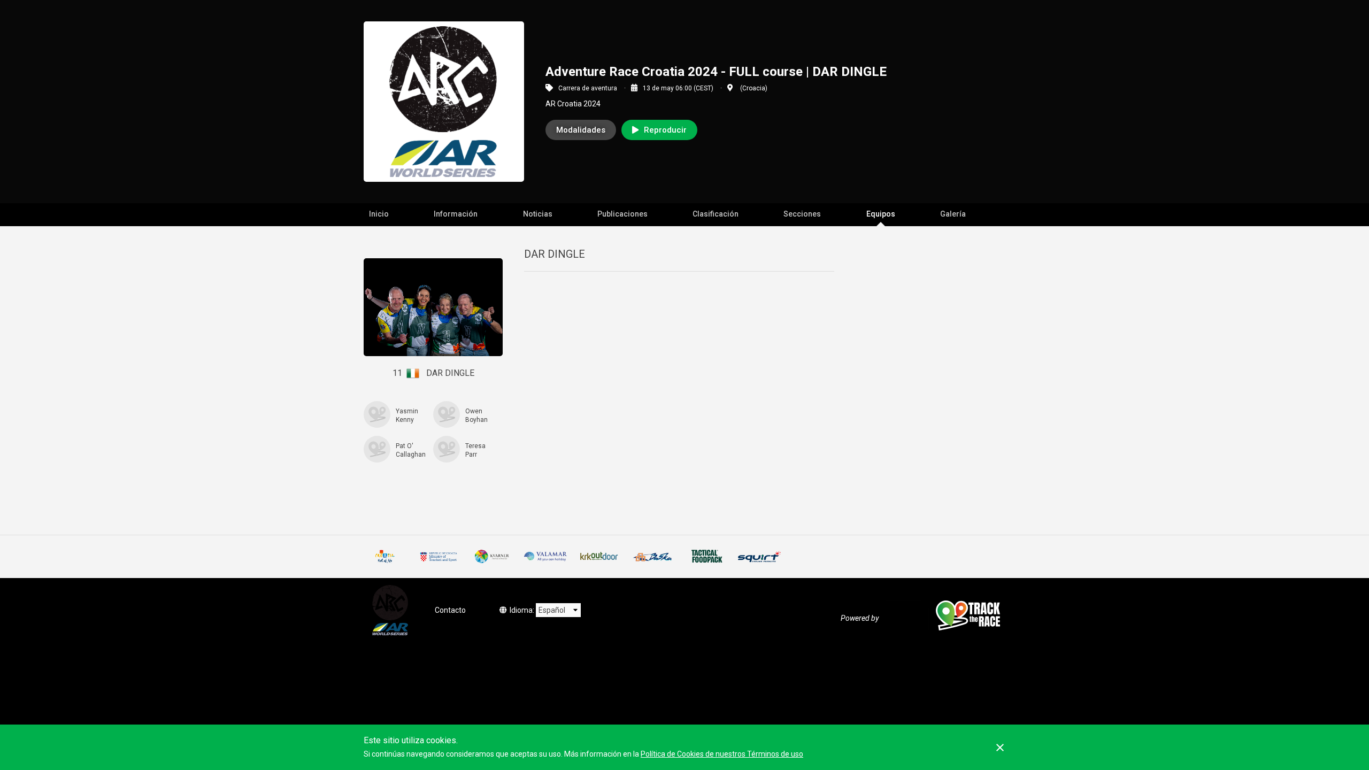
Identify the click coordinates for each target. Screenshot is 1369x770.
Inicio (379, 214)
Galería (953, 214)
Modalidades (580, 130)
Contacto (450, 610)
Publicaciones (622, 214)
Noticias (537, 214)
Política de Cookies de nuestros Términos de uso (722, 754)
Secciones (802, 214)
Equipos (880, 214)
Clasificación (716, 214)
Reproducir (665, 130)
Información (456, 214)
